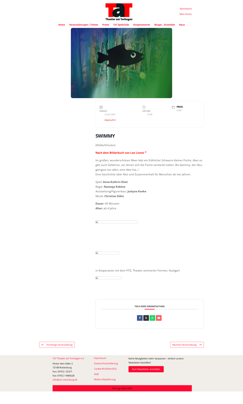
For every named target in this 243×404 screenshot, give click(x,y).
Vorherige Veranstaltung (59, 344)
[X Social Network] (146, 318)
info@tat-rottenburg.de (65, 379)
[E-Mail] (159, 318)
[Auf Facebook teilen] (140, 318)
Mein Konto (186, 14)
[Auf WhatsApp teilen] (152, 318)
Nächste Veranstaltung (184, 344)
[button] (122, 388)
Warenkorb (186, 8)
